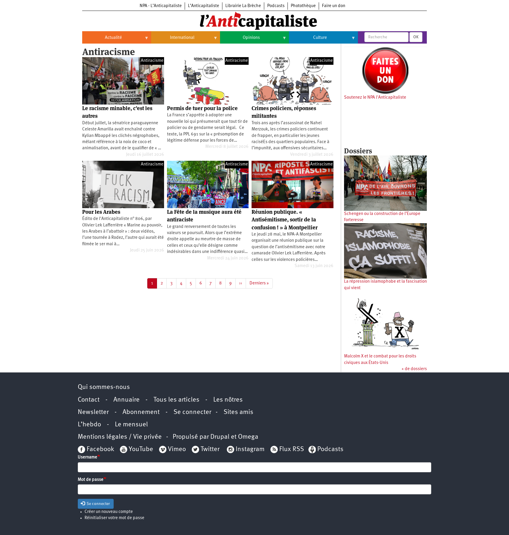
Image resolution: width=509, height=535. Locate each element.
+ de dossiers (414, 369)
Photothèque (303, 6)
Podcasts (276, 6)
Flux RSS (291, 449)
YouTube (140, 449)
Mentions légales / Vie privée (120, 437)
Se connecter (192, 412)
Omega (248, 437)
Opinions (240, 40)
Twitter (210, 449)
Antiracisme (152, 61)
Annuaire (126, 400)
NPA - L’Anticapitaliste (161, 6)
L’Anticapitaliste (203, 6)
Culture (308, 40)
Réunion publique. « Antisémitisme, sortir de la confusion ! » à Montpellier (285, 219)
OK (416, 37)
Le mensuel (131, 424)
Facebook (99, 449)
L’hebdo (89, 424)
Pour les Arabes (101, 211)
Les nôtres (228, 400)
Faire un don (333, 6)
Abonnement (141, 412)
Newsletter (93, 412)
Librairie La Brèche (243, 6)
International (172, 40)
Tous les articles (176, 400)
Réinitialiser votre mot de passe (114, 518)
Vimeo (177, 449)
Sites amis (238, 412)
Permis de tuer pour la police (202, 108)
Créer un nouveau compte (109, 512)
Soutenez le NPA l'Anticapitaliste (375, 97)
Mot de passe (90, 480)
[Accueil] (254, 20)
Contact (89, 400)
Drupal (219, 437)
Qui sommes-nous (104, 387)
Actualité (102, 40)
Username (87, 457)
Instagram (250, 449)
